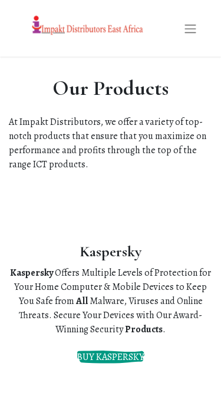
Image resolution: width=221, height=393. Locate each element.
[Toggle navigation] (190, 28)
